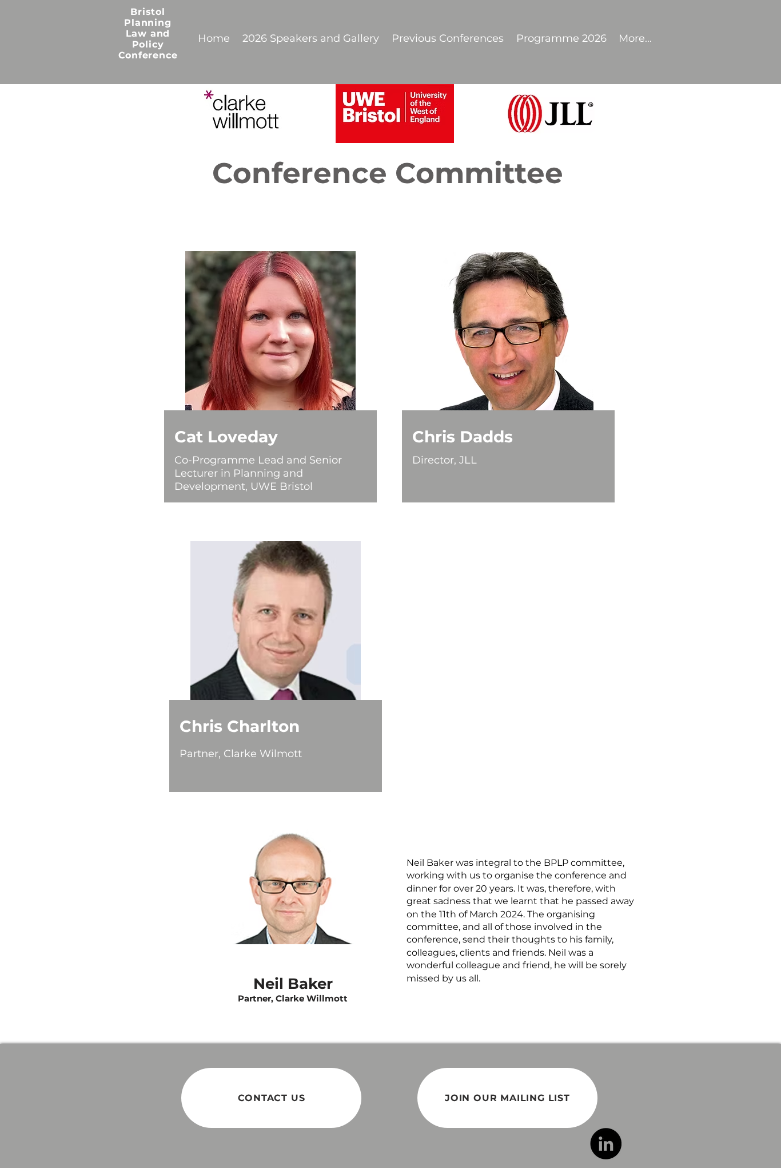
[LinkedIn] (605, 1143)
